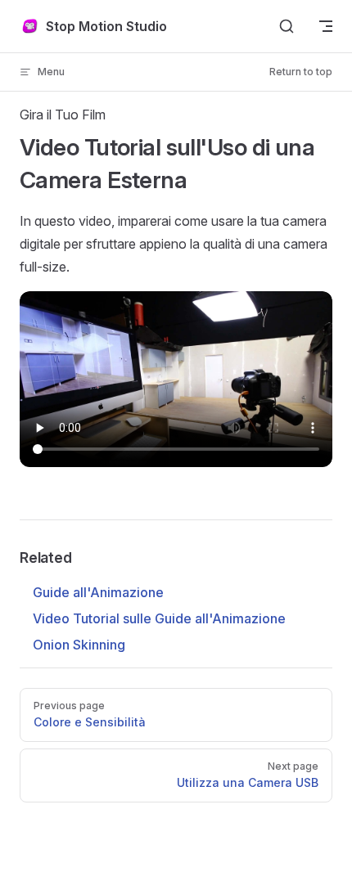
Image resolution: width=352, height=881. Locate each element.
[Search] (286, 26)
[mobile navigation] (325, 26)
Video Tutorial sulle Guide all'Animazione (159, 618)
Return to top (300, 71)
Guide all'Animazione (98, 592)
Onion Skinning (79, 644)
